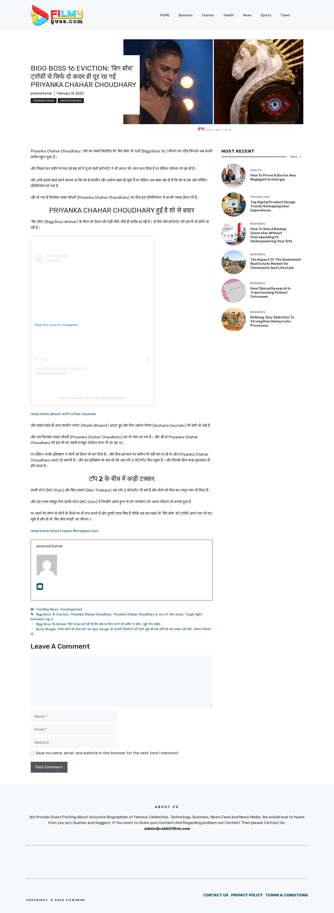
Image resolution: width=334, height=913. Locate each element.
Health (228, 15)
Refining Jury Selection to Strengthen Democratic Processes (272, 321)
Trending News (43, 100)
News (247, 15)
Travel (285, 15)
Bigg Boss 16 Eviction (52, 614)
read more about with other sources (64, 414)
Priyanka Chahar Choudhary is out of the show (148, 614)
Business (186, 15)
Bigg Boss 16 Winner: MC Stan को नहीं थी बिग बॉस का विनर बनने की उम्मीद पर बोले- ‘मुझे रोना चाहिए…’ (99, 624)
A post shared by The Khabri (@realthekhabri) (92, 398)
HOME (164, 15)
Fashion (208, 15)
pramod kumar (41, 93)
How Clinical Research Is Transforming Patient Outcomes (270, 292)
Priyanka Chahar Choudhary (90, 614)
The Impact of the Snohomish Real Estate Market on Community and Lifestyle (275, 264)
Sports (266, 15)
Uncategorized (71, 100)
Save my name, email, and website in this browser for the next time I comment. (107, 753)
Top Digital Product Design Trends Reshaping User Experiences (272, 206)
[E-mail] (40, 588)
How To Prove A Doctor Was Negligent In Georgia (273, 177)
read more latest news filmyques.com (65, 530)
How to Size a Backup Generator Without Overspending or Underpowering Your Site (271, 235)
